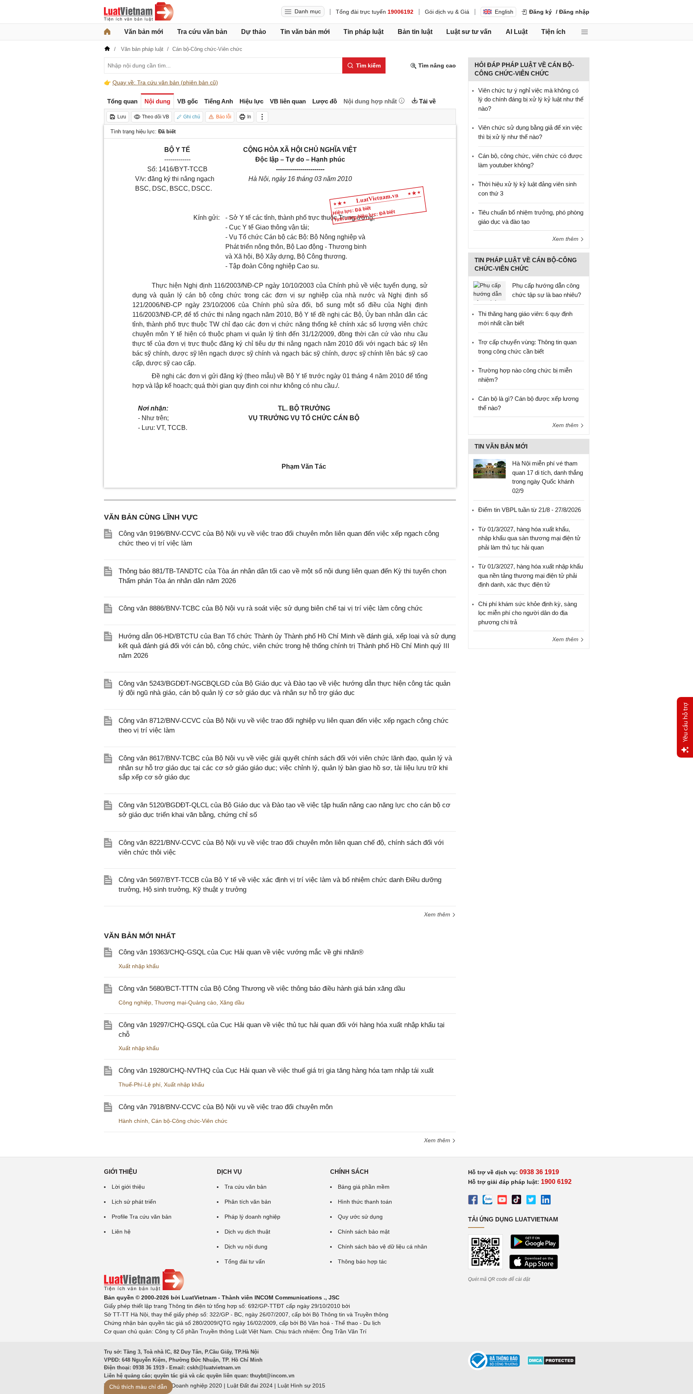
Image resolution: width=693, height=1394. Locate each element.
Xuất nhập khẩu (139, 966)
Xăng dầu (232, 1002)
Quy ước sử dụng (360, 1216)
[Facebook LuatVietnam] (473, 1201)
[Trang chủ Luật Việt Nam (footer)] (144, 1289)
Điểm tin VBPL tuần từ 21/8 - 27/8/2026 (529, 509)
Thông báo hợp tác (362, 1261)
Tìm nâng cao (436, 65)
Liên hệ (121, 1231)
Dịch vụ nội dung (246, 1246)
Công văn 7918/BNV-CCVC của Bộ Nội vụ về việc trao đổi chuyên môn (226, 1107)
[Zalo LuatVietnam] (487, 1201)
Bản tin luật (415, 31)
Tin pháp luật (363, 31)
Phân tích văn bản (248, 1201)
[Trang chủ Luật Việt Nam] (139, 11)
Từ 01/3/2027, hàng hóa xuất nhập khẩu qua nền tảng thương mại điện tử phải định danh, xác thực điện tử (530, 575)
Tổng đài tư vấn (245, 1261)
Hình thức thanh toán (365, 1201)
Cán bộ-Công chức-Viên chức (189, 1121)
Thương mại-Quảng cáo (185, 1002)
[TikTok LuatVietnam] (516, 1201)
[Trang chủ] (107, 32)
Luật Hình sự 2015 (301, 1385)
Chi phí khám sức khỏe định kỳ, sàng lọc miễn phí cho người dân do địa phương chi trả (527, 612)
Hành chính (133, 1121)
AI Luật (517, 31)
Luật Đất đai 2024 (250, 1385)
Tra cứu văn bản (202, 31)
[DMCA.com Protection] (551, 1363)
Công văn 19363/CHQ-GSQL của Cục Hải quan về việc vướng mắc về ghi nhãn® (241, 952)
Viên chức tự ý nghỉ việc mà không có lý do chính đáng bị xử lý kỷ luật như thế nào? (530, 99)
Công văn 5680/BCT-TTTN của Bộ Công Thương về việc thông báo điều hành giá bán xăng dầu (262, 988)
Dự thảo (253, 31)
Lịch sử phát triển (134, 1201)
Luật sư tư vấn (469, 31)
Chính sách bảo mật (364, 1231)
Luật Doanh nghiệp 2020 (190, 1385)
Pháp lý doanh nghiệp (252, 1216)
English (504, 11)
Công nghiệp (135, 1002)
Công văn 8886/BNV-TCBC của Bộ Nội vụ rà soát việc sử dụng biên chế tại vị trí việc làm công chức (271, 608)
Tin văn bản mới (305, 31)
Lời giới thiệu (128, 1186)
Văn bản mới (143, 31)
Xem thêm (438, 914)
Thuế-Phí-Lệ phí (140, 1084)
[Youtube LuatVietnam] (502, 1201)
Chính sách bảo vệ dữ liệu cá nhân (382, 1246)
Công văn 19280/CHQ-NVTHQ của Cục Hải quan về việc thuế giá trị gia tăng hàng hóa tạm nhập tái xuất (276, 1070)
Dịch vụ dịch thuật (247, 1231)
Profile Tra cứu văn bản (142, 1216)
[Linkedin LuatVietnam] (546, 1201)
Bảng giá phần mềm (364, 1186)
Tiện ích (553, 31)
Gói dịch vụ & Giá (447, 11)
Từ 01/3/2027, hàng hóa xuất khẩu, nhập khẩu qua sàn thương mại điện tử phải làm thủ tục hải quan (529, 538)
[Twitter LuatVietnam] (531, 1201)
